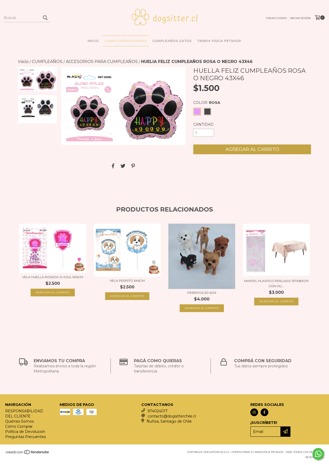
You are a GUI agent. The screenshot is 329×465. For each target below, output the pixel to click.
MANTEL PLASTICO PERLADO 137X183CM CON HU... (276, 283)
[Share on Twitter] (123, 166)
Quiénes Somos (19, 421)
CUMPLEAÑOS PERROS (126, 41)
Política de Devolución (25, 431)
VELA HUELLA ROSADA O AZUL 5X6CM (52, 277)
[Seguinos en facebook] (264, 412)
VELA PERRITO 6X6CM (127, 280)
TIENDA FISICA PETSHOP (219, 41)
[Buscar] (45, 17)
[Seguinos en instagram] (254, 412)
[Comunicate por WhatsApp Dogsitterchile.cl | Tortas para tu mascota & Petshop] (318, 454)
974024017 (158, 411)
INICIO (93, 41)
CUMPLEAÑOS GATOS (171, 41)
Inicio (23, 61)
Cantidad (203, 124)
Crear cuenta (276, 18)
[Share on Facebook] (113, 166)
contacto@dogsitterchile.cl (172, 416)
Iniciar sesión (300, 18)
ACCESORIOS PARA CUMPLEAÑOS (102, 61)
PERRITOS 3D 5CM (201, 293)
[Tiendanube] (27, 453)
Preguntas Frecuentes (25, 436)
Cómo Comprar (19, 426)
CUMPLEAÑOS (47, 61)
